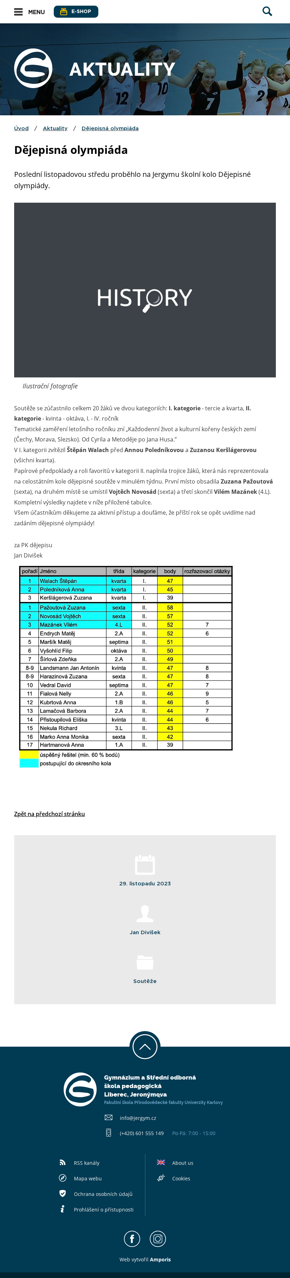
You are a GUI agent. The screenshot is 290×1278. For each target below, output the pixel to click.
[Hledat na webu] (267, 18)
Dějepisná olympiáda (110, 128)
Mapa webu (88, 1178)
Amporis (160, 1259)
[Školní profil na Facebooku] (132, 1245)
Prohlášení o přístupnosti (104, 1209)
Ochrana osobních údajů (103, 1194)
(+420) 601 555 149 (142, 1133)
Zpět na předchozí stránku (49, 814)
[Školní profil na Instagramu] (158, 1245)
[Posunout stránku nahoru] (145, 1046)
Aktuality (55, 128)
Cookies (181, 1178)
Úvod (21, 128)
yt (136, 1259)
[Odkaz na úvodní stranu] (33, 86)
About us (182, 1163)
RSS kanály (86, 1163)
